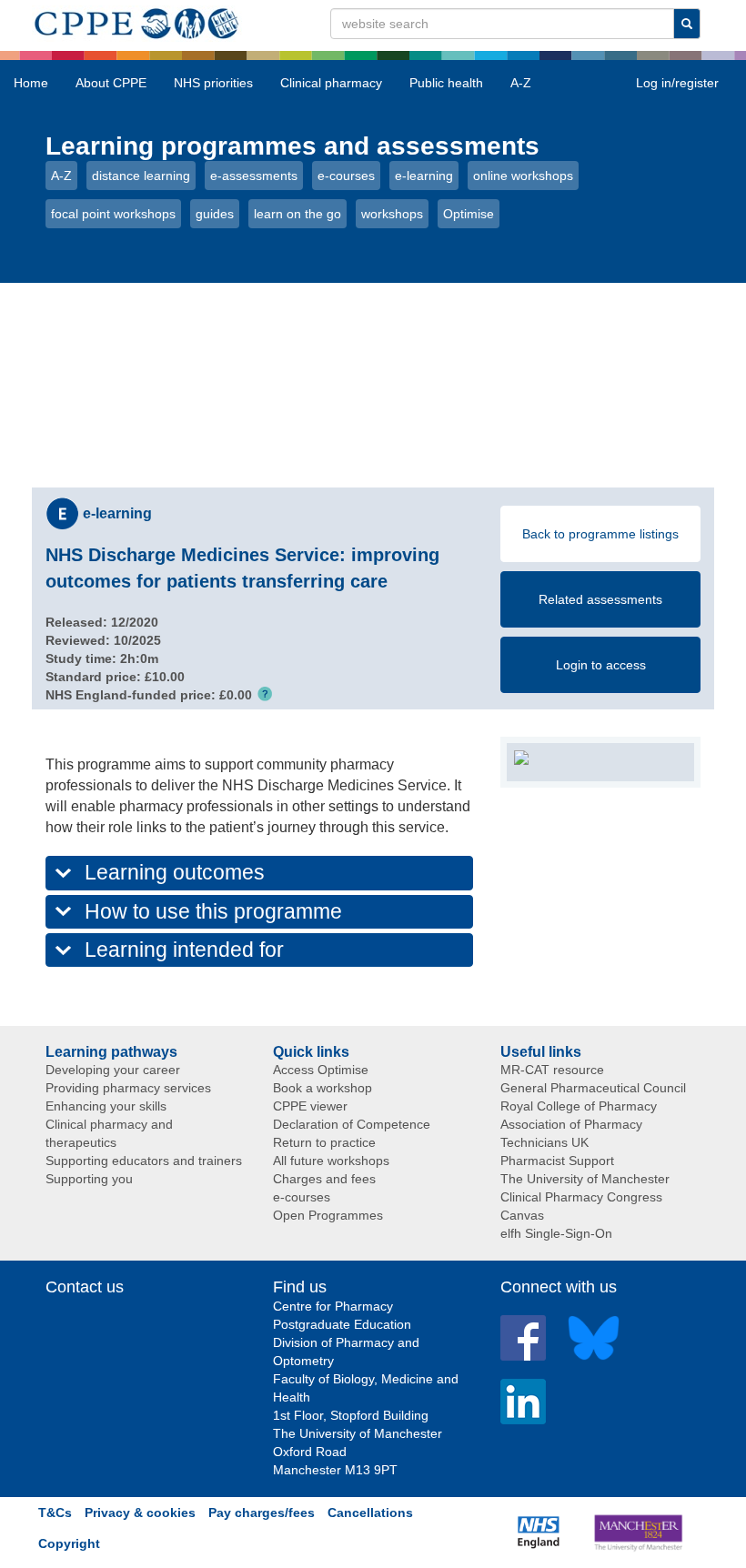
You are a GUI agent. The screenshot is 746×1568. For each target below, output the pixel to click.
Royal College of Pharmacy (578, 1106)
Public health (446, 82)
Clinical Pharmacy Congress (581, 1197)
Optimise (468, 213)
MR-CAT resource (552, 1069)
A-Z (520, 82)
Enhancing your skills (105, 1106)
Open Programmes (328, 1215)
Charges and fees (324, 1178)
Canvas (522, 1215)
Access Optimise (320, 1069)
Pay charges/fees (261, 1512)
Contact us (84, 1287)
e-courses (346, 175)
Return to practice (324, 1142)
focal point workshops (113, 213)
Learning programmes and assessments (292, 146)
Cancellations (370, 1512)
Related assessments (600, 599)
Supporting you (89, 1178)
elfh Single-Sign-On (556, 1233)
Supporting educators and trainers (143, 1160)
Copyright (69, 1543)
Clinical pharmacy (331, 82)
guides (215, 213)
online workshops (523, 175)
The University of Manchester (585, 1178)
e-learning (424, 175)
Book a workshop (322, 1088)
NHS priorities (213, 82)
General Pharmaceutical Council (593, 1088)
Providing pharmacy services (128, 1088)
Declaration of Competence (351, 1124)
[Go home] (137, 20)
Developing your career (112, 1069)
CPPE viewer (310, 1106)
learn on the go (297, 213)
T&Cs (55, 1512)
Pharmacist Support (557, 1160)
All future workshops (331, 1160)
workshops (392, 213)
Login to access (601, 665)
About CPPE (111, 82)
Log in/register (677, 82)
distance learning (141, 175)
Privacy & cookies (140, 1512)
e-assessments (253, 175)
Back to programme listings (600, 534)
